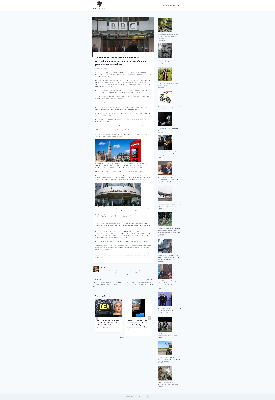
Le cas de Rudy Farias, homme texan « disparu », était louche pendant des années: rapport (140, 282)
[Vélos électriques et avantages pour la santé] (170, 97)
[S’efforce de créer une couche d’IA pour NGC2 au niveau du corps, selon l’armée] (170, 373)
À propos (172, 5)
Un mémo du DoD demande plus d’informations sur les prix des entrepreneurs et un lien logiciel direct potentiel (170, 179)
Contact (179, 5)
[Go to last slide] (97, 318)
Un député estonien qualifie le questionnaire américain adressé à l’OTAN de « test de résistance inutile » (169, 310)
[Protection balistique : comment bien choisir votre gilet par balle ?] (170, 50)
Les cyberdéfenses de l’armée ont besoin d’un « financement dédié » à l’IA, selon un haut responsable (169, 154)
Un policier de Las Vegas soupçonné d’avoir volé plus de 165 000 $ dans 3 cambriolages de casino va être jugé (107, 283)
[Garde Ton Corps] (99, 5)
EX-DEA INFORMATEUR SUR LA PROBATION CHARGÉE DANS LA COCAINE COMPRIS (108, 323)
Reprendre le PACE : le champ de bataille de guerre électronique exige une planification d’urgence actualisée (169, 359)
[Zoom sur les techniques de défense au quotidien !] (170, 119)
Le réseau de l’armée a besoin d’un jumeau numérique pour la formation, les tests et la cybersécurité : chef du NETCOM (169, 257)
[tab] (120, 337)
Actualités (166, 5)
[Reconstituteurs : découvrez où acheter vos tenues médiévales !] (170, 74)
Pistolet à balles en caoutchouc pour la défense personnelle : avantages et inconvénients (168, 36)
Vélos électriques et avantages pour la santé (169, 107)
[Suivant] (149, 318)
